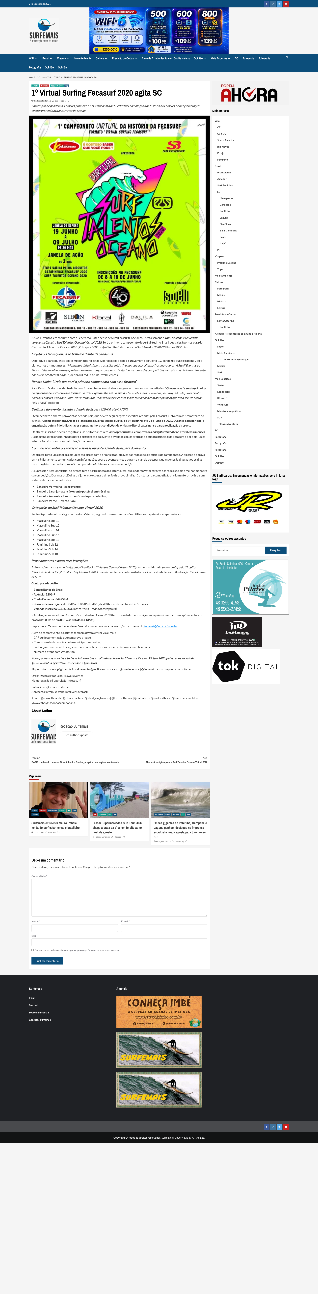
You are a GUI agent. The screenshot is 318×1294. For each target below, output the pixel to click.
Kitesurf (221, 398)
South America (225, 140)
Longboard (223, 391)
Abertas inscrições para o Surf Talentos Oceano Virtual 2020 (176, 760)
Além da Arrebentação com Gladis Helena (166, 58)
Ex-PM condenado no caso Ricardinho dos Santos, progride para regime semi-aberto (75, 760)
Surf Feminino (225, 185)
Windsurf (222, 404)
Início (32, 997)
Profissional (224, 172)
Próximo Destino (226, 262)
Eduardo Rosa (39, 832)
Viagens (61, 58)
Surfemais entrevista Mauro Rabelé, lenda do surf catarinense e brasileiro (55, 825)
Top (66, 86)
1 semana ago (179, 841)
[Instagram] (273, 4)
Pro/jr (220, 153)
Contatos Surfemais (40, 1019)
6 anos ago (59, 101)
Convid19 (44, 86)
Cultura (100, 58)
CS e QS (221, 133)
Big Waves (159, 814)
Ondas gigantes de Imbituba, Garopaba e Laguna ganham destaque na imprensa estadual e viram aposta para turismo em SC (180, 830)
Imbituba (102, 814)
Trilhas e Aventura (227, 423)
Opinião (198, 58)
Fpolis (223, 236)
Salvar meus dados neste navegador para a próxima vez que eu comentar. (77, 949)
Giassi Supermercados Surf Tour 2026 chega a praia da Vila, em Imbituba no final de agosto (117, 827)
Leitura (221, 307)
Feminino (222, 159)
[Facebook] (266, 4)
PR (218, 249)
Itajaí (223, 243)
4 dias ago (117, 837)
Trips (220, 269)
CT (218, 127)
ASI (95, 814)
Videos (35, 814)
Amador (35, 86)
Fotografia (248, 58)
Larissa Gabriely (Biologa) (234, 359)
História (62, 810)
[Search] (287, 58)
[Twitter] (279, 4)
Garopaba (225, 204)
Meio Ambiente (82, 58)
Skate (220, 346)
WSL (31, 58)
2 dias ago (51, 832)
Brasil (45, 58)
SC (236, 58)
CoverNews (181, 1137)
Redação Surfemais (42, 101)
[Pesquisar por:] (240, 550)
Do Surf (43, 810)
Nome (35, 921)
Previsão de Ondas (123, 58)
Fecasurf (54, 86)
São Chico (225, 224)
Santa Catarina (225, 320)
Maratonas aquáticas (229, 411)
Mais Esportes (219, 58)
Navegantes (226, 198)
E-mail (125, 921)
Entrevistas (52, 810)
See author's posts (76, 735)
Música (221, 294)
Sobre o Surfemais (39, 1012)
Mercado (176, 814)
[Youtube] (286, 4)
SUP (219, 417)
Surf (219, 372)
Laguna (224, 217)
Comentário (39, 876)
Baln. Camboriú (228, 230)
